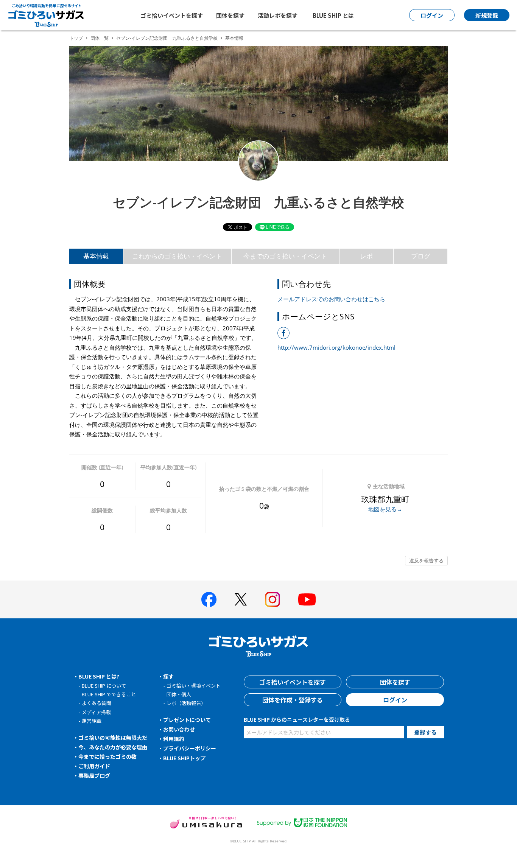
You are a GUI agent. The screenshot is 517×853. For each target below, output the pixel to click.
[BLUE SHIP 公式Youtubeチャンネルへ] (307, 599)
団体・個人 (179, 694)
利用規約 (173, 738)
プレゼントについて (187, 720)
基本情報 (96, 256)
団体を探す (230, 15)
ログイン (395, 699)
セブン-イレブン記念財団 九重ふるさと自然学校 (167, 38)
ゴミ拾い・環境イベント (194, 685)
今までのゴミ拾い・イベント (285, 256)
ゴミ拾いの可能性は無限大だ (112, 737)
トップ (76, 38)
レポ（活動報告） (186, 703)
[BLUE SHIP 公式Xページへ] (241, 599)
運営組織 (91, 720)
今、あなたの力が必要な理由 (112, 747)
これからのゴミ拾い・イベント (177, 256)
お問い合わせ (179, 729)
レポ (366, 256)
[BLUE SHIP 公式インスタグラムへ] (272, 599)
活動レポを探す (277, 15)
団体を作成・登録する (292, 699)
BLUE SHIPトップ (184, 758)
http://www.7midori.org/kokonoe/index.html (336, 347)
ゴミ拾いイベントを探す (171, 15)
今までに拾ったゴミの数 (107, 756)
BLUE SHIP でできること (109, 694)
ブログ (420, 256)
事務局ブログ (94, 775)
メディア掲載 (96, 712)
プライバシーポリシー (189, 748)
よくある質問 (96, 703)
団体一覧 (99, 38)
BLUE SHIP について (104, 685)
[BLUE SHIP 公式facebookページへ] (208, 599)
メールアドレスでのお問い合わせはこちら (331, 299)
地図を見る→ (385, 509)
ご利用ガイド (94, 766)
